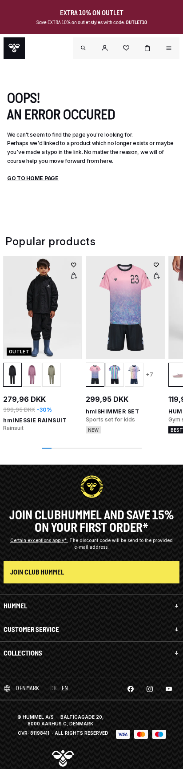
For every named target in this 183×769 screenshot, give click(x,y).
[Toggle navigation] (83, 48)
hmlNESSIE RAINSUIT (35, 420)
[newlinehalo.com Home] (14, 48)
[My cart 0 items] (147, 48)
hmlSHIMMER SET (112, 411)
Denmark (28, 688)
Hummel (15, 606)
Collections (23, 653)
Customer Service (31, 629)
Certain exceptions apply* (39, 540)
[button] (104, 48)
